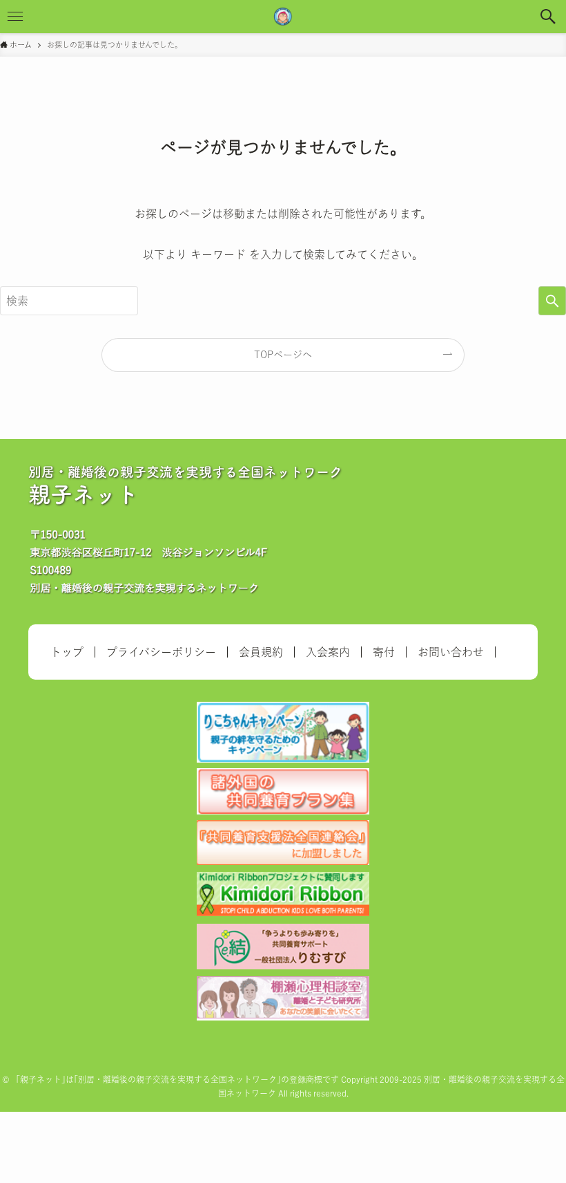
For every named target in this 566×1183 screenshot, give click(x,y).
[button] (549, 16)
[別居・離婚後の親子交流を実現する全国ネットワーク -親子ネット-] (283, 16)
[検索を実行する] (552, 300)
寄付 (384, 652)
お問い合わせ (451, 652)
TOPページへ (283, 355)
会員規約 (261, 652)
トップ (67, 652)
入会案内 (328, 652)
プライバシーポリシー (161, 652)
